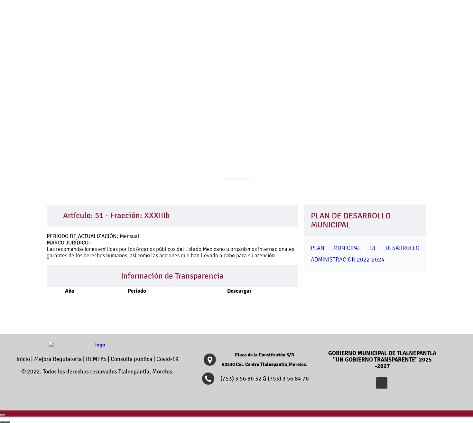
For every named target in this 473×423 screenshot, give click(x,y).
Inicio (23, 359)
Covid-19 (167, 359)
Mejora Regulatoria (58, 359)
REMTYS (96, 359)
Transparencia (316, 90)
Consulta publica (131, 359)
